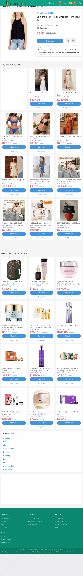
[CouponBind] (16, 3)
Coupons (4, 527)
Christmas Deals (33, 518)
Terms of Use (5, 542)
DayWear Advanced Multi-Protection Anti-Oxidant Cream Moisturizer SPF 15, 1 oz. (13, 327)
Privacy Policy (6, 539)
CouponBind (40, 552)
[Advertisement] (14, 89)
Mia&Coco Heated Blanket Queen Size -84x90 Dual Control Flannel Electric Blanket (69, 182)
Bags (5, 441)
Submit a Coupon (61, 524)
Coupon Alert (59, 518)
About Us (4, 536)
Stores (3, 521)
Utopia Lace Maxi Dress (38, 93)
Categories (5, 518)
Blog (2, 524)
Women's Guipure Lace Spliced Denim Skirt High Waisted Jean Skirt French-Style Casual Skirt (40, 182)
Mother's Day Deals (35, 521)
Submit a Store (60, 521)
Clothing (6, 438)
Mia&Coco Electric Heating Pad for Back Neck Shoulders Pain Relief (41, 225)
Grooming (7, 469)
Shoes (6, 445)
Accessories (8, 448)
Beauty (6, 452)
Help (56, 527)
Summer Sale (32, 524)
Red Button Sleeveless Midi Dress (69, 136)
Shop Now (50, 41)
